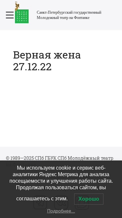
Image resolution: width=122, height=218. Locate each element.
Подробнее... (61, 210)
